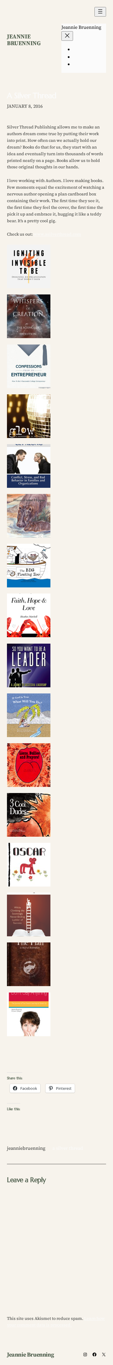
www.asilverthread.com (57, 234)
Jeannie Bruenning (24, 39)
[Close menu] (67, 36)
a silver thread (67, 1148)
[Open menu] (100, 12)
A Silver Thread (31, 95)
